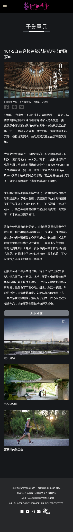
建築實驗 (9, 358)
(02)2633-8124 (53, 488)
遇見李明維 (11, 404)
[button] (4, 6)
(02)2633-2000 (28, 488)
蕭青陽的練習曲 (13, 449)
